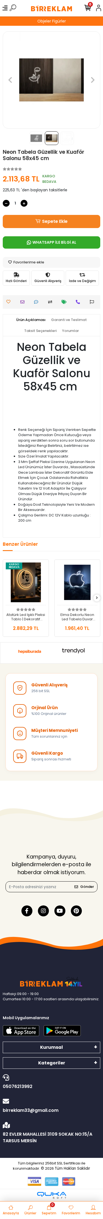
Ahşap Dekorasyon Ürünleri (61, 21)
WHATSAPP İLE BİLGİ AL (54, 242)
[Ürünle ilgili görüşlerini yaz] (37, 302)
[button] (10, 80)
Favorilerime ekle (28, 262)
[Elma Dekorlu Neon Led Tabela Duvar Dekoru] (77, 584)
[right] (97, 598)
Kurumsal (51, 1047)
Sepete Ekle (55, 221)
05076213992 (17, 1086)
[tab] (31, 319)
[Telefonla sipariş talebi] (79, 302)
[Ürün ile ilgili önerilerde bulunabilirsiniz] (93, 302)
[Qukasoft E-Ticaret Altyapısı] (51, 1195)
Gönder (87, 886)
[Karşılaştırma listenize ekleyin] (51, 302)
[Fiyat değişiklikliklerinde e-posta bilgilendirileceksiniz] (65, 302)
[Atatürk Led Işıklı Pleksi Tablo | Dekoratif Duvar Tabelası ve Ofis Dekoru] (26, 584)
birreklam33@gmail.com (31, 1110)
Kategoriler (51, 1063)
